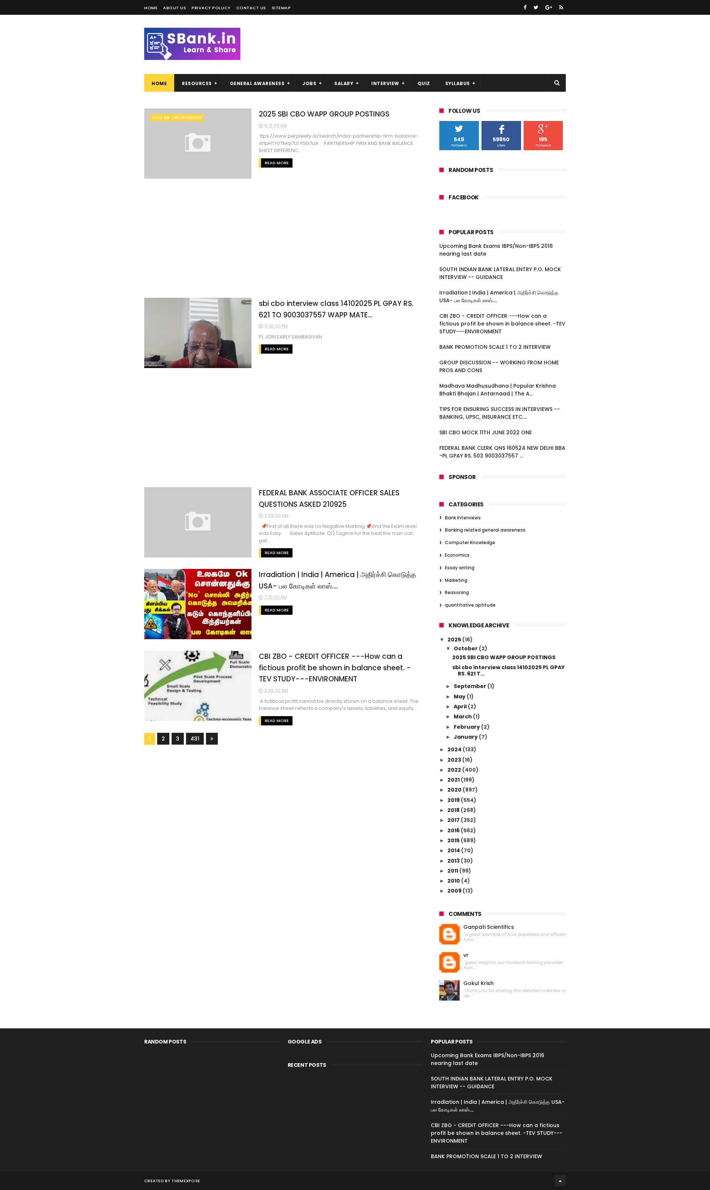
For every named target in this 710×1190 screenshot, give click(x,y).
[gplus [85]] (549, 7)
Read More (277, 163)
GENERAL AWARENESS (257, 83)
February (467, 727)
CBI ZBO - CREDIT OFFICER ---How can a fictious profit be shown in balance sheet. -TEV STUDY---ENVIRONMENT (335, 667)
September (470, 686)
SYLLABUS (457, 83)
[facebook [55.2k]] (525, 7)
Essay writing (459, 567)
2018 (454, 810)
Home (151, 8)
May (460, 696)
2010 (454, 880)
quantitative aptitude (470, 605)
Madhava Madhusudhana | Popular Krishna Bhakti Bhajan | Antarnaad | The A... (497, 389)
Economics (457, 555)
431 (194, 738)
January (466, 737)
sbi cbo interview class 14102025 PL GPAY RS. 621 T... (508, 670)
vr (466, 955)
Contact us (251, 8)
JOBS (309, 83)
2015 (454, 840)
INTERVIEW (385, 83)
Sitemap (281, 8)
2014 (454, 850)
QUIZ (423, 83)
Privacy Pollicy (211, 8)
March (463, 716)
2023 (454, 759)
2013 (454, 860)
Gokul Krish (478, 983)
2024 (455, 749)
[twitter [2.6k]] (536, 7)
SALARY (343, 83)
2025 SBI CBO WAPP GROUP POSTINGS (324, 114)
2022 (454, 769)
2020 (455, 789)
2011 (453, 870)
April (461, 706)
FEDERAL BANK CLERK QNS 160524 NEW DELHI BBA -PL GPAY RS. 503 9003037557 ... (502, 451)
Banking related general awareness (485, 530)
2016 (454, 830)
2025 (454, 639)
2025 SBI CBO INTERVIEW (177, 118)
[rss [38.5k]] (561, 7)
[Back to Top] (560, 1180)
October (466, 648)
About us (174, 8)
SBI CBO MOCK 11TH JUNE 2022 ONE (485, 432)
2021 (454, 779)
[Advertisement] (284, 241)
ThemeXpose (186, 1181)
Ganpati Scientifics (488, 927)
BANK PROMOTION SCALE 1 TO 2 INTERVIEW (495, 347)
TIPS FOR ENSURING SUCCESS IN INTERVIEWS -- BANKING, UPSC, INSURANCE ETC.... (499, 413)
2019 (454, 800)
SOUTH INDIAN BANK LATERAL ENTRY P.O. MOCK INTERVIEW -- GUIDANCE (500, 273)
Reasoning (457, 592)
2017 (454, 820)
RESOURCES (197, 83)
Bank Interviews (463, 518)
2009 (455, 890)
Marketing (456, 580)
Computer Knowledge (470, 542)
